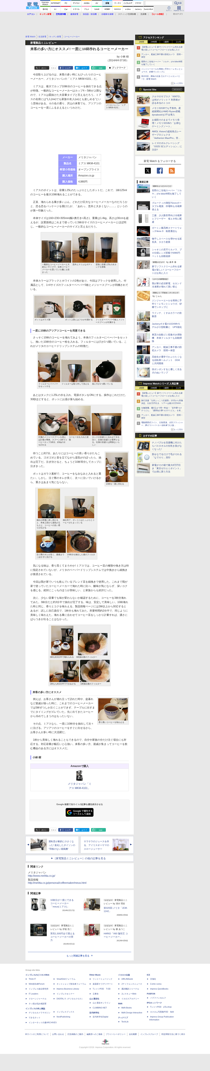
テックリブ (123, 1017)
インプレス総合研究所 (38, 989)
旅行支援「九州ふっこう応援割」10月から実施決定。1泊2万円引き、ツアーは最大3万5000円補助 (162, 403)
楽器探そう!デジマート (103, 984)
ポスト (44, 68)
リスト (53, 68)
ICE (148, 975)
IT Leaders (33, 994)
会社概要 (133, 1034)
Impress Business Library (68, 989)
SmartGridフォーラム (66, 979)
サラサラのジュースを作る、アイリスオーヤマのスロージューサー (96, 845)
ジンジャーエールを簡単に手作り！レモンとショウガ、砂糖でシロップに (167, 303)
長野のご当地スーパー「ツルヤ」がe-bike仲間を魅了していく (167, 193)
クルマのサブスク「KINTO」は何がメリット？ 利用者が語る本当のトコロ (167, 99)
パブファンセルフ (158, 998)
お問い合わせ (58, 1034)
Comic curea (155, 984)
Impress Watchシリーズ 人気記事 (161, 383)
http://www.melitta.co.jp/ (41, 875)
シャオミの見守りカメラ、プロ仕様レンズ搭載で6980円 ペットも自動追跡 (167, 252)
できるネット (35, 1017)
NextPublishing (63, 1017)
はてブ (84, 68)
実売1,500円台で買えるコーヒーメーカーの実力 (62, 936)
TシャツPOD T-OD (102, 989)
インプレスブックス (65, 1012)
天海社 (153, 979)
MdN (120, 1004)
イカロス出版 (124, 975)
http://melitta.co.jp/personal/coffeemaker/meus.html (57, 882)
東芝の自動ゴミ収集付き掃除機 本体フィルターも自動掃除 (167, 337)
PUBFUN (151, 994)
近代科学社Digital (100, 1017)
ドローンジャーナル (37, 999)
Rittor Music (95, 975)
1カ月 (178, 42)
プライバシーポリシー (116, 1034)
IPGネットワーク (154, 1003)
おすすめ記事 (150, 435)
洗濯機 (143, 14)
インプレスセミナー (65, 994)
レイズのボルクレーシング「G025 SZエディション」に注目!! (167, 146)
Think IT (32, 979)
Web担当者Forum (36, 984)
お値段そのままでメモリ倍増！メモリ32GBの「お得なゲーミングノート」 (166, 123)
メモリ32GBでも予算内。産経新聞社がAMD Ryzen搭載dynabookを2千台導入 (166, 111)
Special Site (149, 89)
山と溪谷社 (94, 999)
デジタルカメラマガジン (39, 1013)
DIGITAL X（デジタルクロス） (70, 999)
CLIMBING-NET (100, 1008)
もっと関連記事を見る (77, 955)
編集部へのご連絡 (94, 1034)
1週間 (166, 42)
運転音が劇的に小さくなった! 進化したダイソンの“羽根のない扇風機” (62, 845)
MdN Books (126, 1008)
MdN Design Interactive (131, 1013)
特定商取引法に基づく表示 (173, 1034)
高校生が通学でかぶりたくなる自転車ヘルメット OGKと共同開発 (167, 360)
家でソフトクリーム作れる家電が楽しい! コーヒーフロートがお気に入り (167, 269)
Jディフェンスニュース (131, 984)
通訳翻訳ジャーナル (130, 989)
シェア (68, 68)
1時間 (141, 42)
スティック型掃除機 (127, 14)
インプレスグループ (149, 1034)
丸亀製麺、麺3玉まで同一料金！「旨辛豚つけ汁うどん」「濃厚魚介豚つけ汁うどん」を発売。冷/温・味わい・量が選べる (161, 411)
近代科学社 (94, 1013)
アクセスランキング (153, 37)
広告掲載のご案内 (75, 1034)
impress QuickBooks (159, 989)
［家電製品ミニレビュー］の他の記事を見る (79, 858)
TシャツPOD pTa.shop (161, 1007)
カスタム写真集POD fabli (162, 1012)
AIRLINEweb (127, 979)
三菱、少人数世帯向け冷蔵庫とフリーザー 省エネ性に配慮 (167, 218)
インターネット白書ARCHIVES (43, 1022)
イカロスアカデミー (130, 999)
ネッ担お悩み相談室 (37, 1004)
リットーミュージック (102, 979)
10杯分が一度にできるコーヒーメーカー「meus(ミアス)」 (62, 903)
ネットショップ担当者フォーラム (71, 984)
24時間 (154, 42)
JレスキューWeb (128, 994)
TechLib (124, 1022)
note (100, 68)
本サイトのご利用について (37, 1034)
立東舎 (96, 994)
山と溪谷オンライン (101, 1003)
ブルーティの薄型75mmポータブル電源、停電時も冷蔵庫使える (167, 206)
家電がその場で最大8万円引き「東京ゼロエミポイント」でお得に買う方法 (167, 468)
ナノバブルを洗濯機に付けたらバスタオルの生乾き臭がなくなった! (167, 445)
